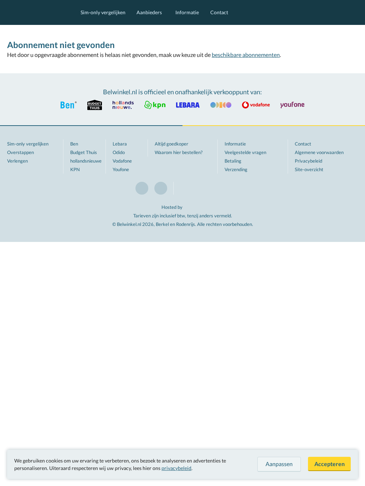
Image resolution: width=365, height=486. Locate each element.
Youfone (121, 169)
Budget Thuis (83, 152)
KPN (75, 169)
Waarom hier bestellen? (178, 152)
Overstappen (20, 152)
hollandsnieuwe (86, 161)
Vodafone (122, 161)
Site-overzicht (309, 169)
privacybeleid (176, 468)
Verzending (236, 169)
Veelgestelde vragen (245, 152)
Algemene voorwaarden (319, 152)
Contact (219, 12)
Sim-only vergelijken (103, 12)
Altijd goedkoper (171, 144)
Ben (74, 144)
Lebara (120, 144)
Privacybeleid (308, 161)
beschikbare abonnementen (246, 54)
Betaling (233, 161)
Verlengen (17, 161)
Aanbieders (149, 12)
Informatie (187, 12)
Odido (119, 152)
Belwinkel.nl (36, 12)
